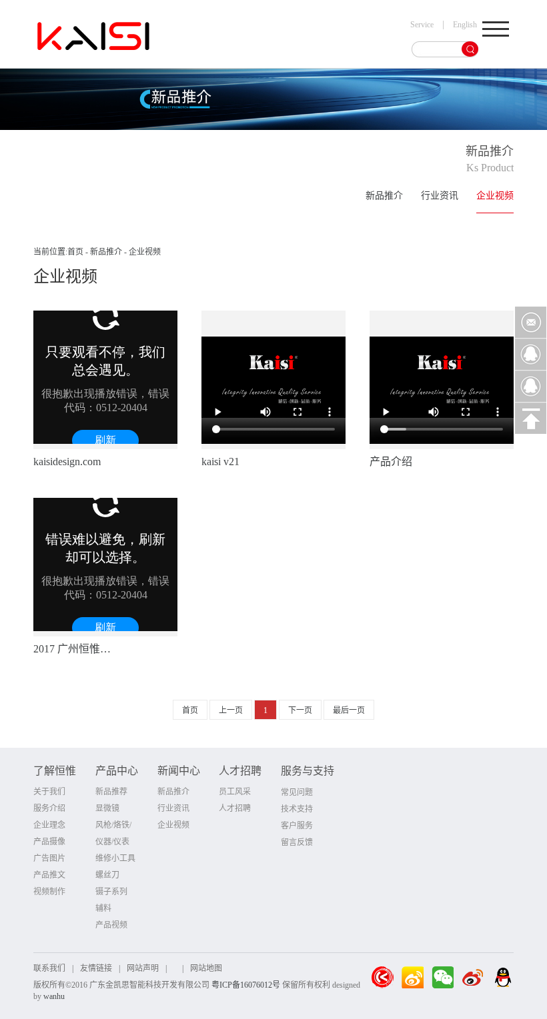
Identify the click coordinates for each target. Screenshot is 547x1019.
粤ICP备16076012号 (245, 985)
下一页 (300, 710)
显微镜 (107, 808)
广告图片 (49, 858)
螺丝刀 (107, 875)
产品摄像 (49, 841)
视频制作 (49, 891)
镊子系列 (111, 891)
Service (422, 24)
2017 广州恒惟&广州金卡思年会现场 (75, 648)
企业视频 (495, 196)
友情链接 (96, 968)
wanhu (54, 996)
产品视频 (111, 925)
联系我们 (49, 968)
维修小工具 (115, 858)
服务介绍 (49, 808)
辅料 (103, 908)
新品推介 (384, 196)
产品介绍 (391, 461)
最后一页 (349, 710)
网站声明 (143, 968)
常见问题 (297, 792)
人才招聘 (235, 808)
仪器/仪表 (112, 841)
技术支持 (297, 809)
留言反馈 (297, 842)
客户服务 (297, 825)
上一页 (231, 710)
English (465, 24)
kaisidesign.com (67, 461)
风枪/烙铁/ (113, 825)
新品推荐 (111, 791)
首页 (75, 252)
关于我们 (49, 791)
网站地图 (206, 968)
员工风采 (235, 791)
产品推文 (49, 875)
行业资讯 (439, 196)
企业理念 (49, 825)
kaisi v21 (220, 461)
